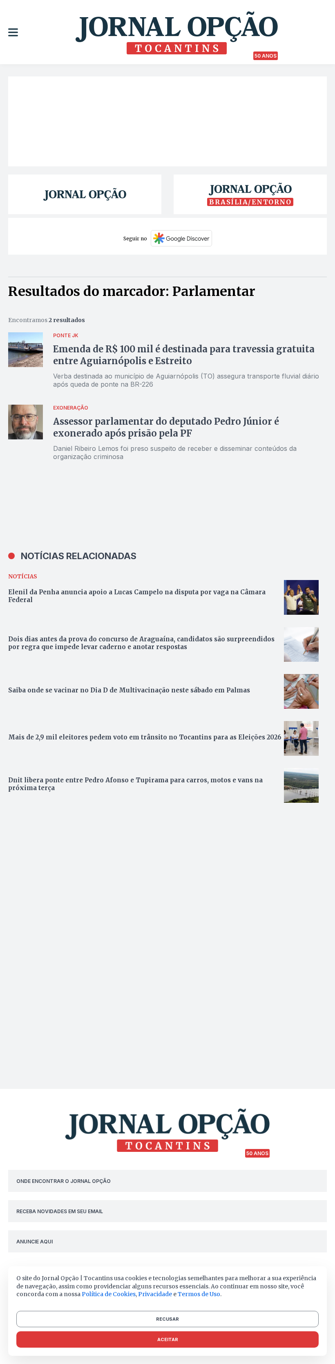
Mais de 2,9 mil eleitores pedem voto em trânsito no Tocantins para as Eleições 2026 (145, 737)
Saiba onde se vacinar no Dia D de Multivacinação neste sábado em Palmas (129, 690)
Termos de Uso (199, 1294)
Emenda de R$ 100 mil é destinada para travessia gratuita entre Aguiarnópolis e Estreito (184, 355)
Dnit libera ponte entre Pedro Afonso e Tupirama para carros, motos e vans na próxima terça (135, 784)
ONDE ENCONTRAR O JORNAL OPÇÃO (63, 1181)
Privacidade (155, 1294)
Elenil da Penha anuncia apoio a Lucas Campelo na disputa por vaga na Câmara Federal (137, 596)
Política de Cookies (109, 1294)
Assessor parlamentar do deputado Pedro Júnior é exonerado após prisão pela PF (166, 427)
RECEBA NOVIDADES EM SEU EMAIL (59, 1211)
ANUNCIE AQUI (34, 1242)
